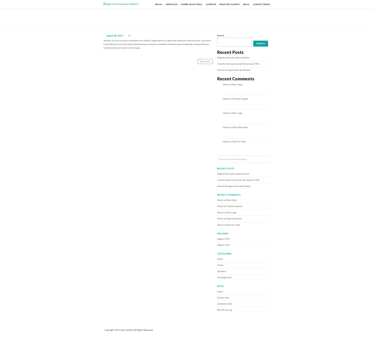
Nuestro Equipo (230, 4)
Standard (221, 271)
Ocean (220, 265)
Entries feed (223, 297)
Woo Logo (237, 113)
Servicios (172, 4)
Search (220, 35)
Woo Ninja (237, 84)
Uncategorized (224, 277)
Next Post (205, 61)
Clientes (211, 4)
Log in (220, 291)
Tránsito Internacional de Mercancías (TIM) (238, 63)
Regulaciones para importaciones (233, 57)
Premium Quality (240, 98)
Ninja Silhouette (240, 127)
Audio (220, 259)
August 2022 (223, 238)
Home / (253, 16)
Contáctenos (261, 4)
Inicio (158, 4)
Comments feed (224, 303)
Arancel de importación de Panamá (233, 70)
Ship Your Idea (239, 141)
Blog (246, 4)
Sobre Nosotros (191, 4)
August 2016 (223, 245)
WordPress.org (224, 310)
